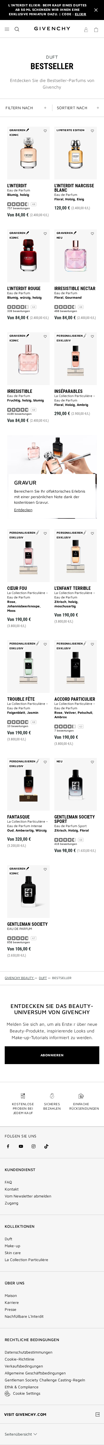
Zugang (11, 1203)
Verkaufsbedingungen (24, 1366)
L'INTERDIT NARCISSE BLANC (74, 188)
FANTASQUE (18, 817)
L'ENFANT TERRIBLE (72, 588)
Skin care (13, 1253)
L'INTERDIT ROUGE (23, 288)
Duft (8, 1239)
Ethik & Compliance (22, 1387)
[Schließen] (96, 10)
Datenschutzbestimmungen (28, 1352)
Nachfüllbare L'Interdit (24, 1316)
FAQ (8, 1182)
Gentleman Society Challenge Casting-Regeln (45, 1380)
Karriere (12, 1302)
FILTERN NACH (19, 107)
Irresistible (19, 391)
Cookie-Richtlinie (19, 1359)
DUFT (52, 56)
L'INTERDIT (17, 185)
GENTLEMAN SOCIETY (27, 924)
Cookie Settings (26, 1393)
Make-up (12, 1246)
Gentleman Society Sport (74, 819)
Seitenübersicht (18, 1434)
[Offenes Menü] (7, 29)
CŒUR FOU (17, 588)
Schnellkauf (31, 198)
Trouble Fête (21, 699)
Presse (10, 1309)
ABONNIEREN (52, 1055)
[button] (86, 30)
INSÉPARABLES (68, 391)
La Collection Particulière (26, 1259)
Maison (11, 1295)
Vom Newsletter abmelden (28, 1196)
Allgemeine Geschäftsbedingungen (35, 1373)
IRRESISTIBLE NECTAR (74, 288)
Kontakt (12, 1189)
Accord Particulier (74, 699)
